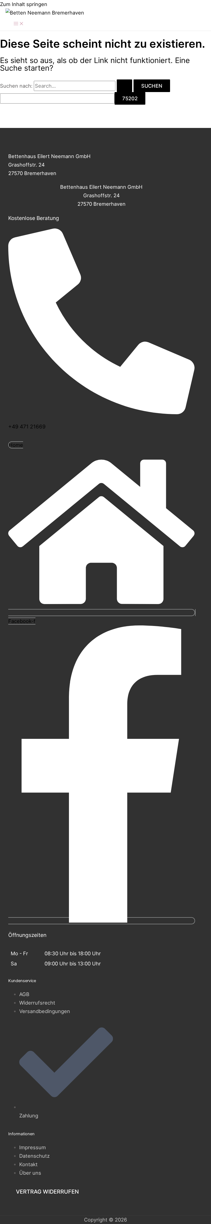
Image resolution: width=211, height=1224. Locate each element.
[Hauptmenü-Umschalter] (18, 24)
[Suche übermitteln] (124, 85)
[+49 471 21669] (101, 411)
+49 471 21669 (27, 426)
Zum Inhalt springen (23, 4)
